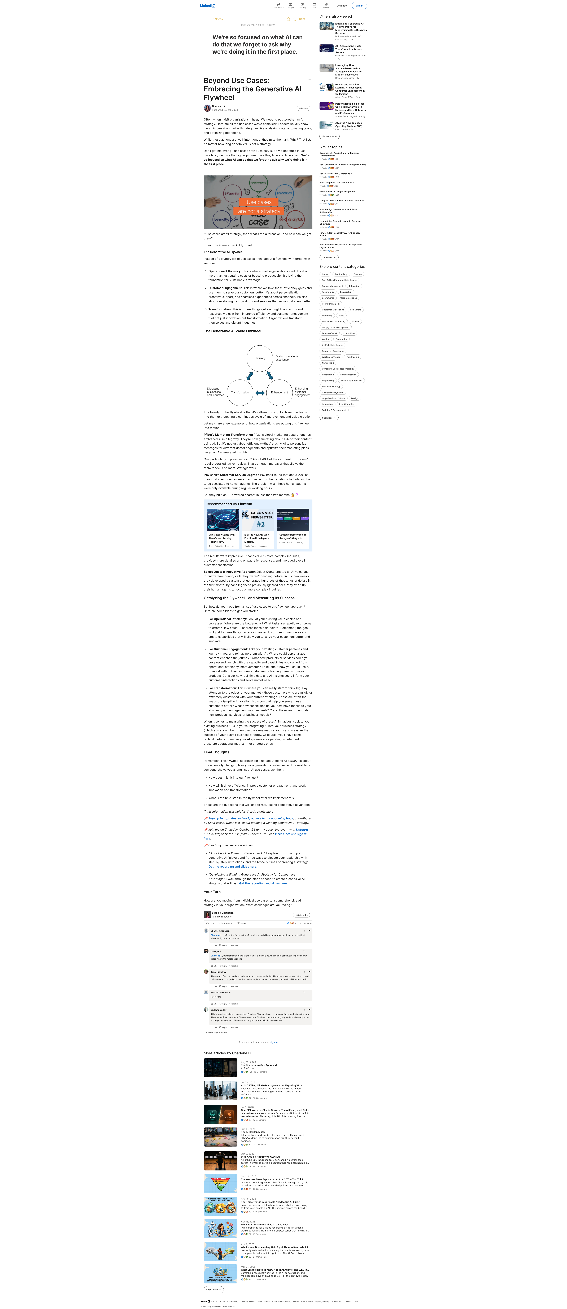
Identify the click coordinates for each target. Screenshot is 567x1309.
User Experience (348, 298)
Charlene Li (216, 935)
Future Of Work (329, 333)
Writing (326, 339)
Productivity (341, 274)
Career (325, 274)
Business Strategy (331, 386)
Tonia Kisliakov (218, 972)
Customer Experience (333, 309)
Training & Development (334, 410)
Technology (328, 292)
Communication (348, 374)
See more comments (216, 1032)
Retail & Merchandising (333, 321)
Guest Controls (351, 1301)
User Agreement (248, 1301)
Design (354, 398)
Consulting (349, 333)
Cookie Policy (307, 1301)
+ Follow (303, 108)
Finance (358, 274)
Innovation (327, 404)
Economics (341, 339)
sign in (274, 1042)
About (222, 1301)
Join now (342, 5)
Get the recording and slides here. (232, 866)
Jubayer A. (216, 951)
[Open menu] (309, 79)
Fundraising (353, 357)
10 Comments (305, 923)
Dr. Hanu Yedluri (219, 1010)
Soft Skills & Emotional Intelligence (339, 280)
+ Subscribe (302, 915)
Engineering (328, 380)
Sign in (359, 5)
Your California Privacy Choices (285, 1301)
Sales (341, 315)
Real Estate (355, 309)
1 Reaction (233, 945)
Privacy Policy (264, 1301)
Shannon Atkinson (220, 931)
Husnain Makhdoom (221, 992)
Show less (327, 257)
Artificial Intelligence (332, 345)
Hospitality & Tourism (351, 380)
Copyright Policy (322, 1301)
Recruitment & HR (330, 303)
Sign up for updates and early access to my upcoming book (250, 818)
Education (354, 286)
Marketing (327, 315)
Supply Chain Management (335, 327)
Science (355, 321)
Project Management (332, 286)
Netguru (302, 829)
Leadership (346, 292)
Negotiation (328, 374)
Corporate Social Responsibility (338, 368)
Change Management (333, 392)
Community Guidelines (211, 1306)
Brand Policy (337, 1301)
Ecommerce (328, 298)
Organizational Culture (333, 398)
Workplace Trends (331, 357)
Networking (328, 363)
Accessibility (232, 1301)
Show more (212, 1289)
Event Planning (346, 404)
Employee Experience (333, 351)
